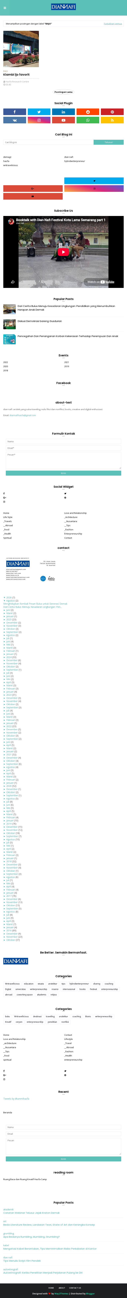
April (8, 682)
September (12, 632)
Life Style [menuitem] (7, 517)
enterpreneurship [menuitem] (73, 1059)
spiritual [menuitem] (7, 1059)
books (82, 989)
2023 (9, 694)
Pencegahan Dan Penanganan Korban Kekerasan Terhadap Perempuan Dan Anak (68, 336)
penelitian (52, 1022)
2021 (66, 362)
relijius (54, 994)
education (28, 983)
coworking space (25, 994)
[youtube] (63, 120)
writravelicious (10, 165)
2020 (5, 366)
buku (7, 1016)
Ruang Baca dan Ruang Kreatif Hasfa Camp (25, 1179)
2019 (66, 366)
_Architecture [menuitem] (70, 517)
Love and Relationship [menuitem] (75, 512)
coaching (109, 983)
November (12, 625)
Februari (10, 650)
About (62, 1288)
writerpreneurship (38, 989)
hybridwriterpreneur (74, 161)
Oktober (10, 628)
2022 (5, 362)
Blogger (90, 1293)
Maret (9, 613)
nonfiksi (65, 1022)
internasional (69, 989)
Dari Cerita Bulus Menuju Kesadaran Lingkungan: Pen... (32, 606)
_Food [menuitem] (6, 529)
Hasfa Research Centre (17, 81)
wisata (41, 983)
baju (5, 71)
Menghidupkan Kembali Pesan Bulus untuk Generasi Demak (35, 603)
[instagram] (39, 120)
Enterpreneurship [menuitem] (73, 533)
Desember (12, 622)
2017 (9, 895)
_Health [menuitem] (7, 533)
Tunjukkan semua (113, 23)
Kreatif (8, 1022)
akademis (41, 994)
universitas (21, 989)
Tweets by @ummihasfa (16, 1098)
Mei (8, 644)
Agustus (10, 600)
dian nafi (68, 156)
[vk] (14, 120)
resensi (55, 989)
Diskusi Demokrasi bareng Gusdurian (40, 321)
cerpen (19, 1022)
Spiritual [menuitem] (7, 537)
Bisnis (88, 1016)
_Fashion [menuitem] (68, 529)
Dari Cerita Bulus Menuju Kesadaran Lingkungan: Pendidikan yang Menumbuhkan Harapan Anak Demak (66, 308)
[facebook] (14, 111)
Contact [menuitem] (68, 537)
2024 (9, 657)
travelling (50, 1016)
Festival (93, 989)
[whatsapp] (88, 120)
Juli (7, 638)
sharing (96, 983)
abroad (8, 994)
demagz (7, 156)
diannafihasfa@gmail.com (23, 415)
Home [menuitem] (6, 512)
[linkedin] (63, 111)
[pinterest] (112, 111)
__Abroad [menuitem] (8, 525)
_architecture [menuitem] (9, 1043)
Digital (8, 989)
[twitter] (39, 111)
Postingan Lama (63, 91)
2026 (9, 597)
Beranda (7, 1112)
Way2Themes (61, 1293)
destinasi (37, 1016)
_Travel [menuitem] (68, 1043)
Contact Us (75, 1288)
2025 (9, 619)
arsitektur (52, 983)
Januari (10, 616)
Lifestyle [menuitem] (68, 1039)
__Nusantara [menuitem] (70, 521)
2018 (5, 370)
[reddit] (88, 111)
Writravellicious (12, 983)
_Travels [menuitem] (7, 521)
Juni (8, 610)
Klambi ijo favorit (16, 74)
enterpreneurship (109, 989)
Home (51, 1288)
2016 (9, 930)
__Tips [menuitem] (67, 525)
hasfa (6, 161)
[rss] (112, 120)
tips (63, 983)
